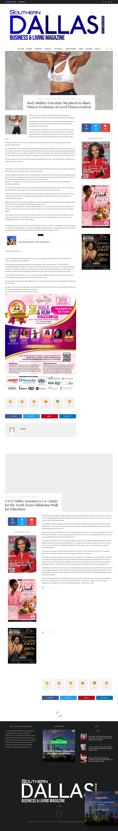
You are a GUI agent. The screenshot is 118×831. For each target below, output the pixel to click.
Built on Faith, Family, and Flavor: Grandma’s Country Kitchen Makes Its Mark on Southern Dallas (100, 759)
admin (23, 428)
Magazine (89, 49)
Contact (97, 49)
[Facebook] (103, 1)
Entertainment (71, 49)
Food (104, 744)
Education (15, 497)
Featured (21, 49)
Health (55, 98)
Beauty (20, 239)
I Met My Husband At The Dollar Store (33, 242)
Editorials (58, 49)
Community (38, 49)
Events (81, 49)
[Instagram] (105, 1)
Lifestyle (48, 49)
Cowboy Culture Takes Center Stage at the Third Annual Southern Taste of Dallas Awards (100, 748)
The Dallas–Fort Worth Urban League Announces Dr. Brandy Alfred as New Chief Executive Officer (100, 738)
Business (29, 49)
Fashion (33, 239)
